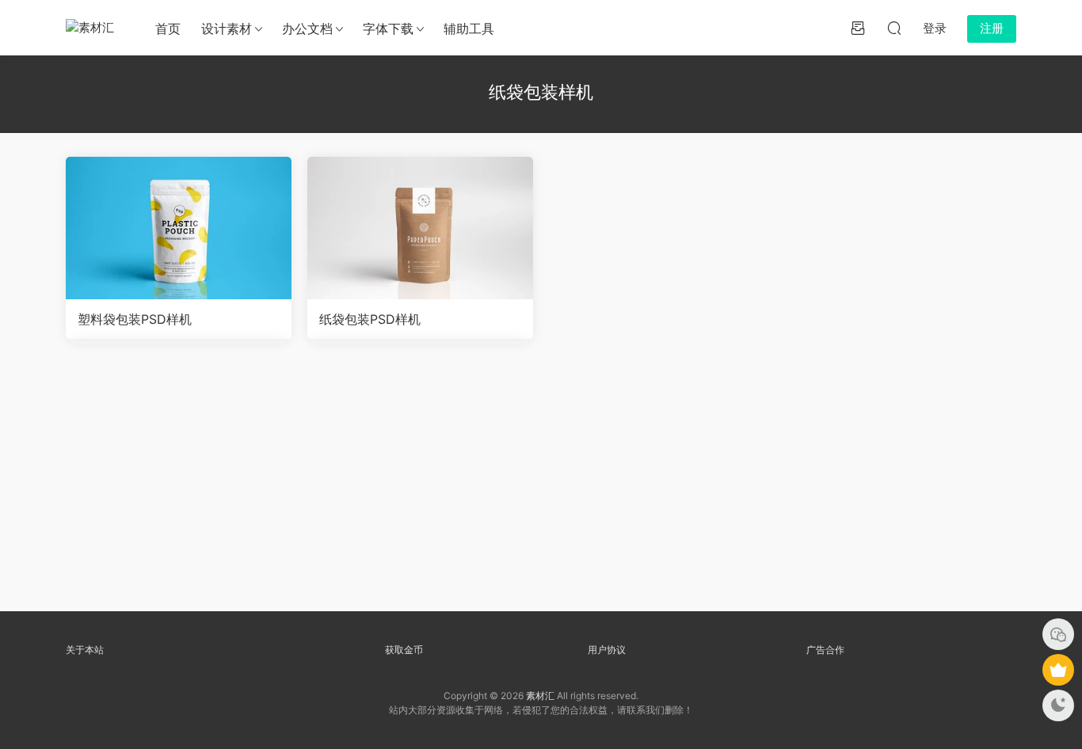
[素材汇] (93, 27)
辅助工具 (469, 28)
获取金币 (404, 650)
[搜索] (894, 27)
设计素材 (226, 28)
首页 (168, 28)
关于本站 (85, 650)
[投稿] (858, 27)
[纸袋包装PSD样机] (420, 228)
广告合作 (825, 650)
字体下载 (388, 28)
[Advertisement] (541, 483)
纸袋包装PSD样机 (370, 319)
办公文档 (307, 28)
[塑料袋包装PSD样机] (178, 228)
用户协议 (607, 650)
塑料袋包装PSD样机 (135, 319)
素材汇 (540, 695)
